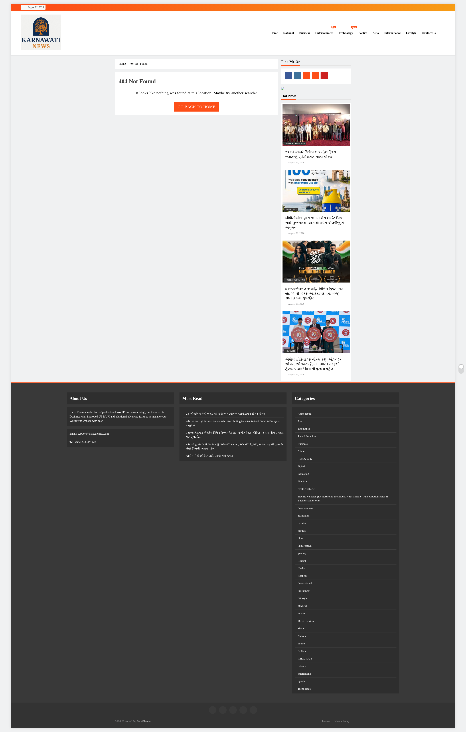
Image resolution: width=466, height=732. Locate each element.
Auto (376, 33)
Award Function (307, 436)
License (326, 721)
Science (302, 666)
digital (301, 466)
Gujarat (302, 560)
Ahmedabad (304, 413)
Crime (301, 451)
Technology (347, 31)
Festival (302, 530)
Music (301, 628)
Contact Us (429, 33)
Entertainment (325, 31)
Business (304, 33)
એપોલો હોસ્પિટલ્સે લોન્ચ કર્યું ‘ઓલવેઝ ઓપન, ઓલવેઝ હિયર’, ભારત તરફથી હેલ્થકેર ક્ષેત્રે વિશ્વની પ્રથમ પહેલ (313, 364)
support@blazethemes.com (93, 433)
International (392, 33)
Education (303, 473)
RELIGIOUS (305, 658)
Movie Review (306, 621)
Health (290, 351)
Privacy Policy (342, 721)
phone (301, 643)
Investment (304, 590)
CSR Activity (305, 458)
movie (301, 613)
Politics (362, 33)
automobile (304, 428)
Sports (301, 681)
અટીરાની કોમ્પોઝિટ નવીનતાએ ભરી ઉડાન (209, 456)
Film (300, 538)
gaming (302, 553)
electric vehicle (306, 488)
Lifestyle (411, 33)
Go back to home (196, 106)
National (288, 33)
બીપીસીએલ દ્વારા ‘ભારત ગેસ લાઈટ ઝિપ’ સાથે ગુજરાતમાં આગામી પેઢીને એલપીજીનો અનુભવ (315, 222)
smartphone (304, 673)
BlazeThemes (144, 721)
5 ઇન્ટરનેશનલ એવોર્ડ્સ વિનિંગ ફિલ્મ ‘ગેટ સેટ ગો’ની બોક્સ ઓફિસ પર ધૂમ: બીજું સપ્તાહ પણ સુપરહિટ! (314, 293)
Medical (302, 605)
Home (274, 33)
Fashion (302, 523)
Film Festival (305, 545)
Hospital (302, 575)
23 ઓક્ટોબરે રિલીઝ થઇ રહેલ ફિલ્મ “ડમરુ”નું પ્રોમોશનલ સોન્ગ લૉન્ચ (225, 413)
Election (302, 481)
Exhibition (303, 515)
